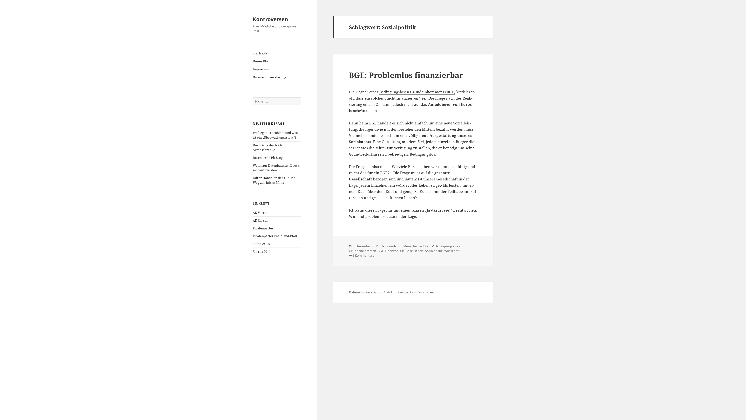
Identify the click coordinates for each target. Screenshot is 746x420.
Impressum (261, 69)
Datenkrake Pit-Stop (268, 158)
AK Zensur (260, 220)
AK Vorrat (260, 213)
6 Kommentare (363, 255)
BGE (381, 251)
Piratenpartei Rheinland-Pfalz (275, 236)
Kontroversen (270, 19)
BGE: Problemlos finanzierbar (406, 75)
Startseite (260, 53)
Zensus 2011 (262, 251)
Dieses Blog (261, 61)
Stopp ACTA (261, 244)
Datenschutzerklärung (269, 77)
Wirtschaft (452, 251)
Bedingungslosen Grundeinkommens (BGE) (417, 91)
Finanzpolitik (394, 251)
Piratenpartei (263, 228)
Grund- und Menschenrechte (406, 246)
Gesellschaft (414, 251)
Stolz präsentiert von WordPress (410, 292)
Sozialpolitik (434, 251)
